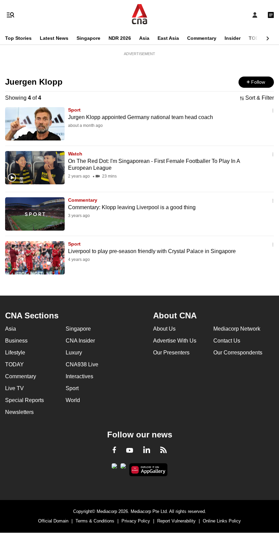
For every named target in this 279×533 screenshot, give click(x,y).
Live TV (14, 388)
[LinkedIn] (146, 451)
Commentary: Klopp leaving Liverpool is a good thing (132, 207)
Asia (144, 38)
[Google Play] (114, 468)
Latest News (54, 38)
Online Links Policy (222, 520)
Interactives (79, 376)
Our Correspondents (237, 352)
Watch (75, 153)
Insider (233, 38)
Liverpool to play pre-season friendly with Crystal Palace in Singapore (152, 251)
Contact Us (226, 341)
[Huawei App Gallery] (148, 469)
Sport (74, 110)
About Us (164, 329)
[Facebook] (114, 451)
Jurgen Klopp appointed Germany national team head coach (140, 117)
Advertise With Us (174, 341)
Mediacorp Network (236, 329)
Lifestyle (15, 352)
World (73, 400)
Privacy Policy (135, 520)
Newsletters (19, 412)
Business (16, 341)
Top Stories (18, 38)
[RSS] (163, 451)
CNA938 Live (82, 364)
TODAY (257, 38)
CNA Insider (80, 341)
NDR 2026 (120, 38)
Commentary (201, 38)
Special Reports (24, 400)
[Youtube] (129, 450)
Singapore (88, 38)
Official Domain (53, 520)
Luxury (74, 352)
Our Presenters (171, 352)
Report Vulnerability (176, 520)
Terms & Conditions (95, 520)
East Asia (168, 38)
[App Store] (123, 468)
